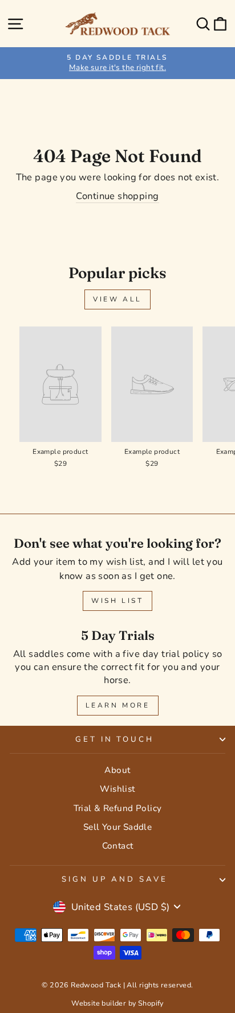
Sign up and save (115, 879)
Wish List (117, 600)
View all (117, 299)
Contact (117, 845)
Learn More (118, 705)
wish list (125, 561)
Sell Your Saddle (117, 827)
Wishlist (117, 789)
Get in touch (115, 739)
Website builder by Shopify (117, 1003)
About (117, 770)
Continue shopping (117, 195)
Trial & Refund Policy (118, 808)
